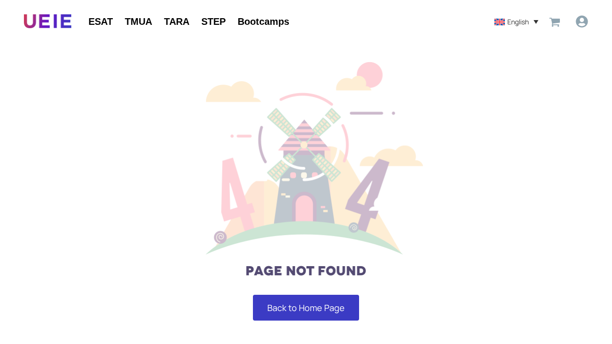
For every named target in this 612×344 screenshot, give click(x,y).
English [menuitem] (518, 21)
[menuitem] (516, 21)
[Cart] (554, 21)
